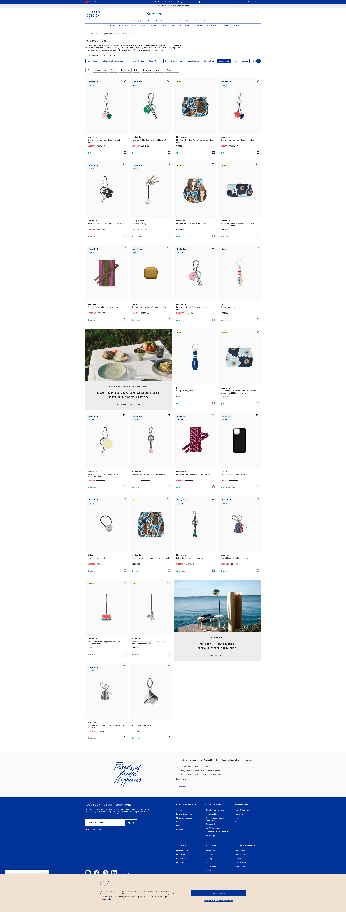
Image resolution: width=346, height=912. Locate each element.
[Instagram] (88, 873)
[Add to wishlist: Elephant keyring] (168, 164)
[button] (247, 13)
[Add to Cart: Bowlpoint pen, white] (258, 319)
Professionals (182, 851)
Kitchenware (210, 866)
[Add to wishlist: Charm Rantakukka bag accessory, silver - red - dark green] (124, 582)
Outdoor (211, 26)
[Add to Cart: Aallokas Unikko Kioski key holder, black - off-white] (125, 236)
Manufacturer (100, 70)
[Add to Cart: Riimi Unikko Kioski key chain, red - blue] (258, 152)
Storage (164, 26)
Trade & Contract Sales (244, 810)
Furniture (111, 26)
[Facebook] (96, 873)
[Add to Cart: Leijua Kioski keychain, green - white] (213, 570)
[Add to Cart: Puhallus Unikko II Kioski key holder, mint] (169, 152)
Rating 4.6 (178, 2)
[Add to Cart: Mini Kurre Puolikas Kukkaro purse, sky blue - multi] (213, 152)
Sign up (131, 823)
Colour (113, 70)
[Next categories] (258, 61)
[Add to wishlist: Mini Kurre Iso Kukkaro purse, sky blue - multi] (168, 499)
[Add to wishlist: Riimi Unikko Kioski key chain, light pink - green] (124, 80)
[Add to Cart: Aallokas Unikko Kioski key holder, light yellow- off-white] (125, 486)
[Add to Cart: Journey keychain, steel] (125, 570)
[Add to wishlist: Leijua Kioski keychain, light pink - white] (168, 415)
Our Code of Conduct (214, 828)
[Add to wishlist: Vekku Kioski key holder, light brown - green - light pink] (124, 666)
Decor (154, 26)
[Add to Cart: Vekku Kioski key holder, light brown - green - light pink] (125, 737)
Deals (163, 21)
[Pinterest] (105, 873)
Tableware (209, 870)
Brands (198, 21)
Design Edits (240, 855)
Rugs (174, 26)
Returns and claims (184, 822)
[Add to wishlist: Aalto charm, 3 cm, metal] (168, 666)
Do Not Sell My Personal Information (218, 901)
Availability (125, 70)
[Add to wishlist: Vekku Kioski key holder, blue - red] (257, 499)
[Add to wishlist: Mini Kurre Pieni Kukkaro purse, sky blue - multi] (213, 164)
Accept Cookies (219, 893)
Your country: (91, 830)
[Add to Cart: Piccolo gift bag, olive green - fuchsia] (125, 319)
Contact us (181, 829)
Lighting (123, 26)
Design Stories (186, 21)
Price (136, 70)
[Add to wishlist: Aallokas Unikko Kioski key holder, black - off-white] (124, 164)
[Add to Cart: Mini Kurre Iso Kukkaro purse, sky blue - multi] (169, 570)
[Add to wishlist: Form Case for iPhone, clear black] (257, 415)
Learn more (181, 779)
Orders (179, 810)
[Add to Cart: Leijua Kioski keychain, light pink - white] (169, 486)
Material (159, 70)
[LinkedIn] (114, 873)
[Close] (46, 873)
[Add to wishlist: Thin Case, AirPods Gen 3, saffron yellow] (168, 248)
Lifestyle (224, 26)
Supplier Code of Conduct (216, 832)
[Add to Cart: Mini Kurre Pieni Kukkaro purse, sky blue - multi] (213, 236)
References (240, 822)
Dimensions (172, 70)
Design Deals (240, 862)
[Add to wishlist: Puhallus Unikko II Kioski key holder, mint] (168, 80)
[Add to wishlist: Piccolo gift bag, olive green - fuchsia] (124, 248)
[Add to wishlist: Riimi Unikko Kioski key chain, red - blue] (257, 80)
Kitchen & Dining (139, 26)
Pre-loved (180, 862)
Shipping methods (184, 818)
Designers (208, 21)
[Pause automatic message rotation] (199, 2)
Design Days (139, 21)
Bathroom (198, 26)
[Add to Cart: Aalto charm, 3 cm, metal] (169, 737)
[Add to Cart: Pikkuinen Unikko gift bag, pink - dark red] (213, 486)
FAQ (178, 825)
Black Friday (240, 866)
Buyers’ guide (211, 836)
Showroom (180, 855)
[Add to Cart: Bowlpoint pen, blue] (213, 403)
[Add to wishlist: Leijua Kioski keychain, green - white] (213, 499)
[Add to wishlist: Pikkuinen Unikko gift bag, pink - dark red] (213, 415)
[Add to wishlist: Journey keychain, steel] (124, 499)
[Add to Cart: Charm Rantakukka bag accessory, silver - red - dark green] (125, 654)
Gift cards (239, 859)
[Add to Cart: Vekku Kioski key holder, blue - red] (258, 570)
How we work (240, 814)
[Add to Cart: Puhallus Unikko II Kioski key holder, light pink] (213, 319)
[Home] (86, 34)
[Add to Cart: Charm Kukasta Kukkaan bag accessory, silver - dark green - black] (169, 654)
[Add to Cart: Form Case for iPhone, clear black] (258, 486)
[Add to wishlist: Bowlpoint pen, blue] (213, 331)
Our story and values (214, 810)
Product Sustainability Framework (214, 819)
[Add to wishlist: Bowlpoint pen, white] (257, 248)
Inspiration (172, 21)
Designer (147, 70)
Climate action (211, 824)
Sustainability (211, 814)
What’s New (210, 851)
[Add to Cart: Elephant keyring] (169, 236)
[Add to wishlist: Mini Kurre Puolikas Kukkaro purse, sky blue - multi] (213, 80)
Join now (183, 787)
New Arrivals (152, 21)
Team (237, 818)
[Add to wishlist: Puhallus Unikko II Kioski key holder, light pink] (213, 248)
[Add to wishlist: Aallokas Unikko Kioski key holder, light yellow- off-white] (124, 415)
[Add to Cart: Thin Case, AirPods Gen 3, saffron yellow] (169, 319)
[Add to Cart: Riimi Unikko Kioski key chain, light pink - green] (125, 152)
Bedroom (185, 26)
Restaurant (181, 859)
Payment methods (184, 814)
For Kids (236, 26)
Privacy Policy (106, 899)
